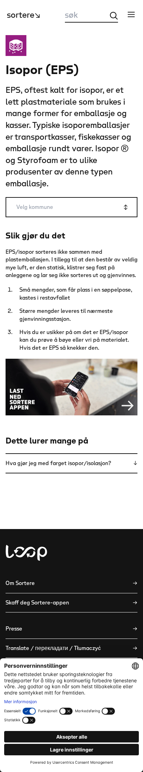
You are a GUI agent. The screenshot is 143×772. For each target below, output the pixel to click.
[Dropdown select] (71, 207)
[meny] (131, 14)
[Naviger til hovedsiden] (26, 553)
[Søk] (114, 15)
